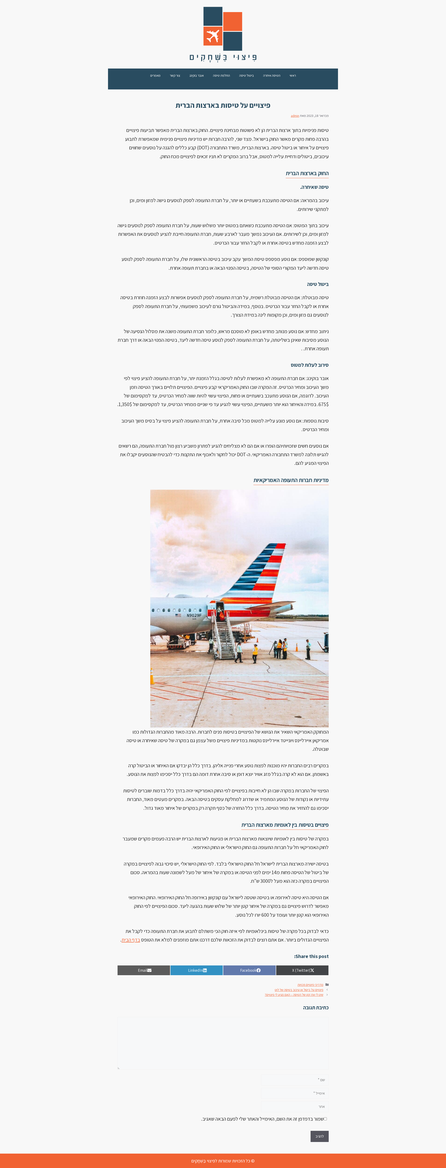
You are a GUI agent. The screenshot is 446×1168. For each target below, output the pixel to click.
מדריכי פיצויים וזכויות (310, 984)
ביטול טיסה (246, 75)
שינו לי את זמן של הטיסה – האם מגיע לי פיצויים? (294, 994)
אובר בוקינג (197, 75)
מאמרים (155, 75)
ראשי (293, 75)
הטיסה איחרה (271, 75)
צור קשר (175, 75)
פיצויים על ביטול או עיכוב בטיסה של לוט (299, 990)
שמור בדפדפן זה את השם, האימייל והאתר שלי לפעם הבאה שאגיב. (262, 1119)
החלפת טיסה (221, 75)
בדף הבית (130, 939)
